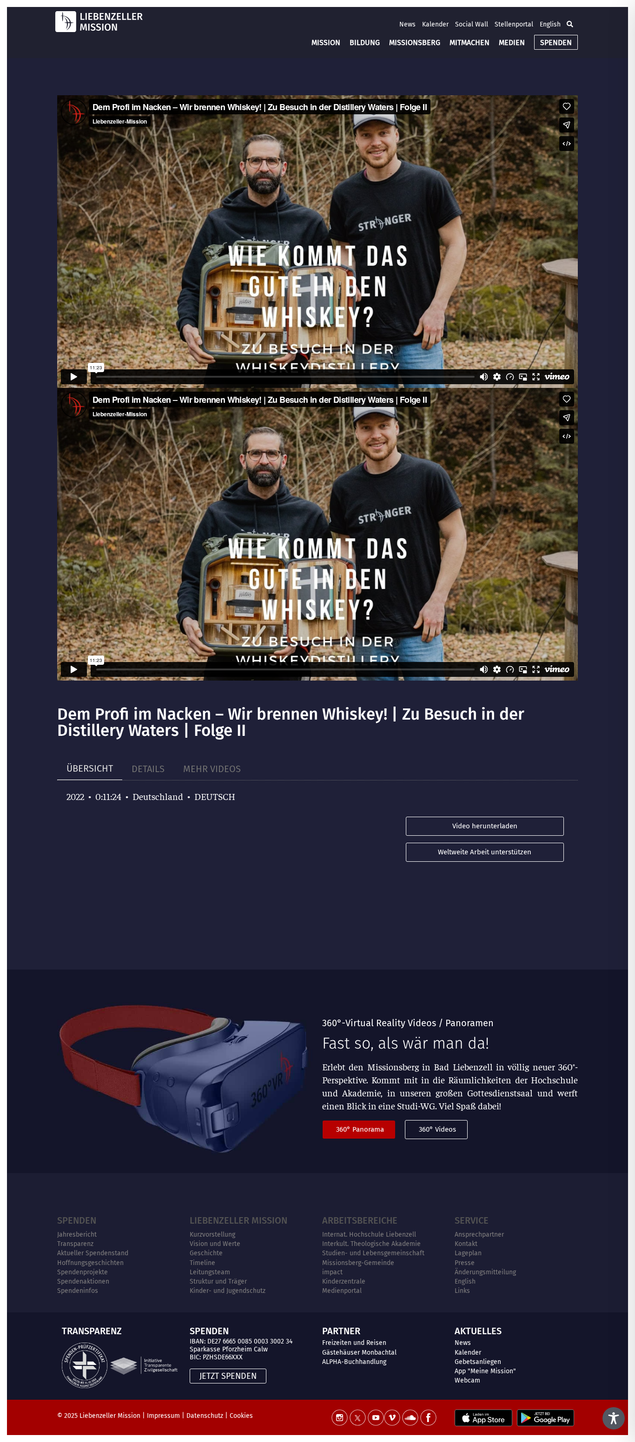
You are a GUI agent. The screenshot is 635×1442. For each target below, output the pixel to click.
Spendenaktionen (83, 1281)
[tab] (89, 768)
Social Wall (471, 24)
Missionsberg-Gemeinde (358, 1263)
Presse (465, 1263)
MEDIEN (512, 42)
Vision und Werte (215, 1244)
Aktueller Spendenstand (92, 1253)
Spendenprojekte (82, 1272)
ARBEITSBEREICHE (359, 1220)
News (407, 24)
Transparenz (75, 1244)
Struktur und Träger (218, 1281)
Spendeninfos (77, 1291)
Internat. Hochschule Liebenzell (369, 1235)
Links (462, 1291)
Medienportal (342, 1291)
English (550, 24)
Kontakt (466, 1244)
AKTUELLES (478, 1331)
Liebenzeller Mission (238, 1220)
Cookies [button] (241, 1416)
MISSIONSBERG (414, 42)
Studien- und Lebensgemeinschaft (373, 1253)
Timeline (202, 1263)
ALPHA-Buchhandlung (354, 1362)
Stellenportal (514, 24)
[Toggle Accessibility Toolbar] (614, 1418)
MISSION (325, 42)
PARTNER (341, 1331)
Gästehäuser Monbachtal (359, 1353)
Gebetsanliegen (478, 1362)
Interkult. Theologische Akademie (371, 1244)
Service (472, 1220)
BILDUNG (365, 42)
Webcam (467, 1380)
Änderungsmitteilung (485, 1272)
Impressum (163, 1416)
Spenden (76, 1220)
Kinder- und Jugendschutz (227, 1291)
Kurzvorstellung (212, 1235)
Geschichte (206, 1253)
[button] (570, 24)
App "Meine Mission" (485, 1371)
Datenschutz (204, 1416)
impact (332, 1272)
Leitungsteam (210, 1272)
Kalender (435, 24)
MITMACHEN (469, 42)
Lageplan (468, 1253)
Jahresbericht (77, 1235)
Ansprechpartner (479, 1235)
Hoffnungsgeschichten (90, 1263)
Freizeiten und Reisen (354, 1343)
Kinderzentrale (343, 1281)
